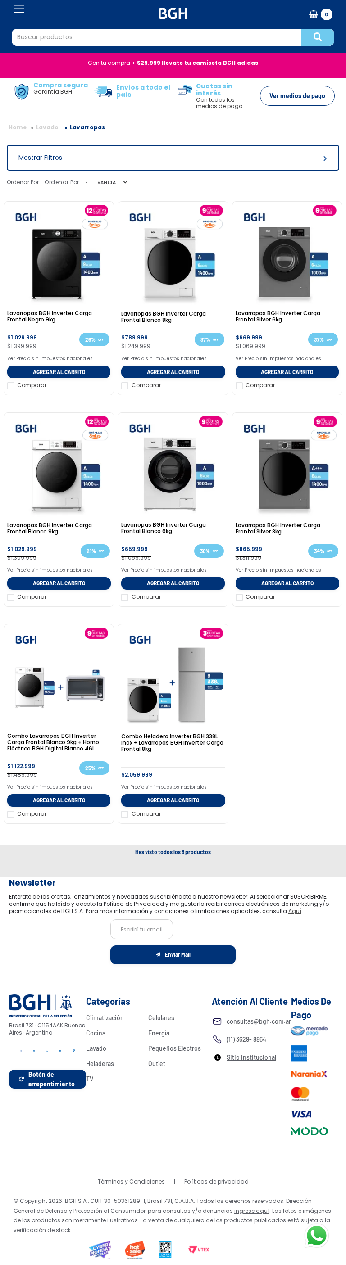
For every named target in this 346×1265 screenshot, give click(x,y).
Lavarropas (87, 127)
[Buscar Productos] (317, 37)
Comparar (31, 385)
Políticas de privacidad (216, 1181)
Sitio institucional (251, 1057)
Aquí (294, 911)
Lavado (47, 127)
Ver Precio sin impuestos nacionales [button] (50, 358)
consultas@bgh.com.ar (259, 1021)
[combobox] (173, 37)
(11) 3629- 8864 (246, 1039)
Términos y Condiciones (131, 1181)
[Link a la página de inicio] (17, 127)
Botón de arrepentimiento (51, 1079)
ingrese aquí (251, 1211)
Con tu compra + (173, 63)
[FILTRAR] (173, 158)
